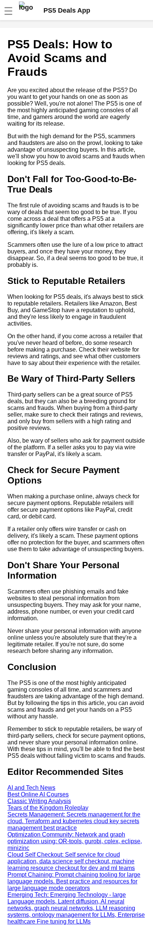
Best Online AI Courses (38, 794)
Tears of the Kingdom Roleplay (47, 808)
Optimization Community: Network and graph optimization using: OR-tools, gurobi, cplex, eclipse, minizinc (74, 841)
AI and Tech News (31, 788)
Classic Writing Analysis (39, 801)
